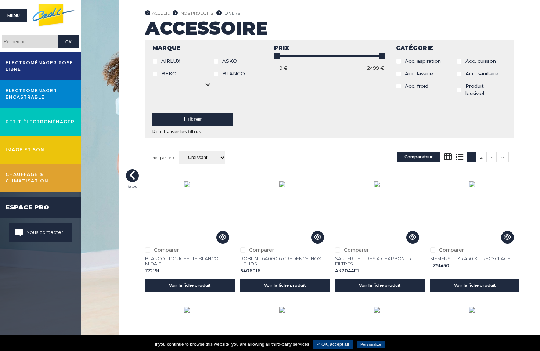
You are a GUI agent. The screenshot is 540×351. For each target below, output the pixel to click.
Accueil (160, 13)
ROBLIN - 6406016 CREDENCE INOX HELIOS (280, 261)
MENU (13, 15)
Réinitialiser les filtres (176, 131)
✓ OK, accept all (333, 344)
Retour (132, 175)
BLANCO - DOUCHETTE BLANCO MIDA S (182, 261)
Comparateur (418, 156)
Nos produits (197, 13)
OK (68, 42)
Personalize (370, 344)
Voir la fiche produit (189, 285)
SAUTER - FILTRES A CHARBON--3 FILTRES (373, 261)
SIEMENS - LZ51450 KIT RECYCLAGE (470, 258)
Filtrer (193, 119)
